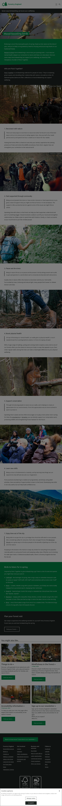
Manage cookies (31, 798)
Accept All (31, 803)
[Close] (59, 791)
